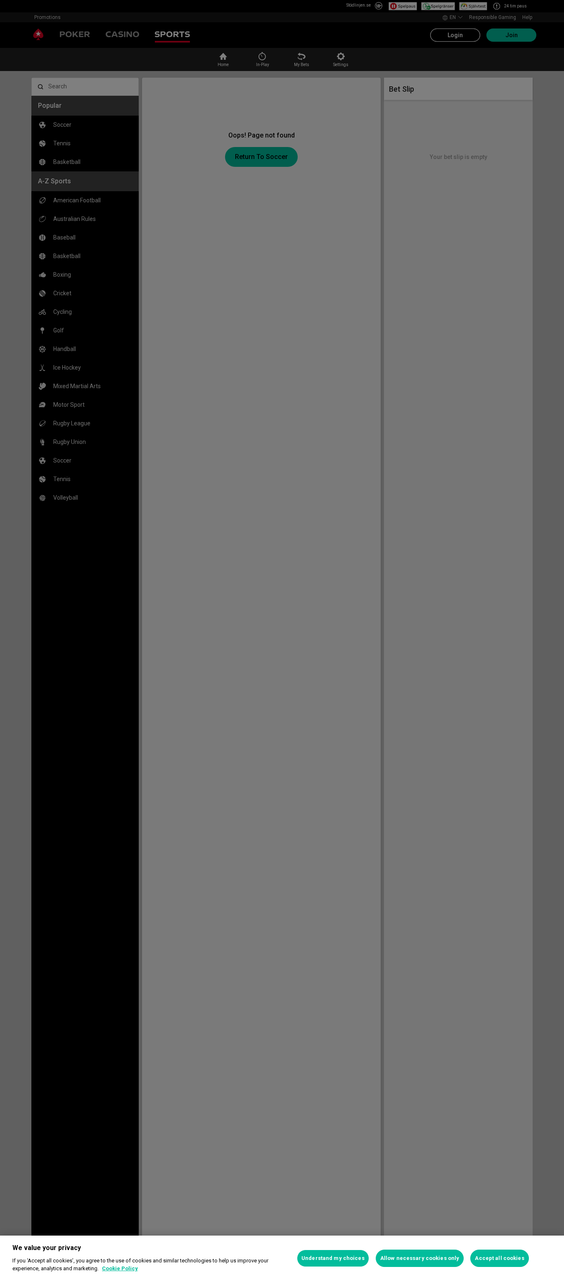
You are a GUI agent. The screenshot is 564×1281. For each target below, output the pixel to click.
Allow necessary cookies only (420, 1258)
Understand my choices (333, 1258)
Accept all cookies (499, 1258)
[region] (282, 1258)
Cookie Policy (120, 1268)
